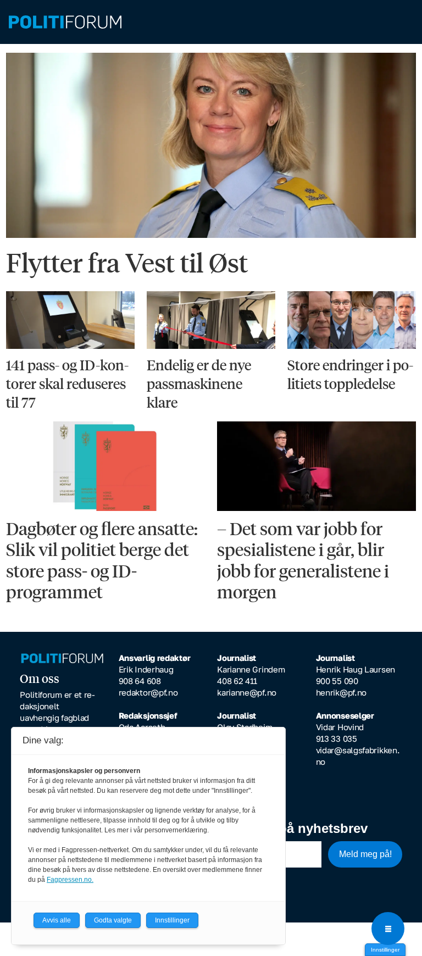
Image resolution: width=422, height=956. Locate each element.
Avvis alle (56, 920)
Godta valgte (113, 920)
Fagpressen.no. (70, 879)
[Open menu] (387, 928)
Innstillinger (385, 950)
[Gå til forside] (211, 22)
